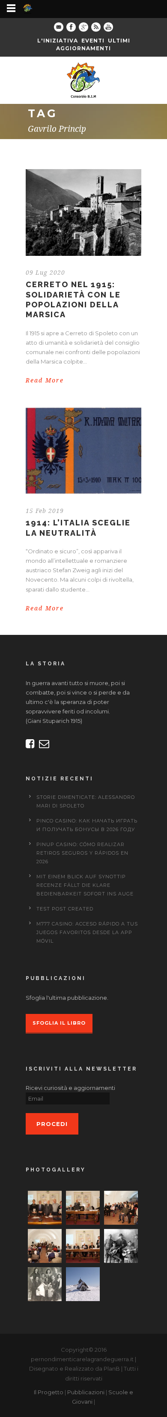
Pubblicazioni (85, 1392)
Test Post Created (64, 909)
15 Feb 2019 (45, 510)
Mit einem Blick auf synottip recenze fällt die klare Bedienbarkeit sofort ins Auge (85, 885)
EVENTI (92, 40)
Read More (45, 380)
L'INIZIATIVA (57, 40)
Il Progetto (48, 1392)
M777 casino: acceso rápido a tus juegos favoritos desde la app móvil (87, 932)
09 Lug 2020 (45, 272)
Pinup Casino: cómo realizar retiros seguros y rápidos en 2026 (82, 853)
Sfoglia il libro (59, 1023)
